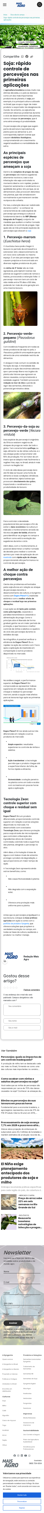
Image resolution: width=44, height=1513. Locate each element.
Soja (4, 1401)
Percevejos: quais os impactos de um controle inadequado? (21, 1058)
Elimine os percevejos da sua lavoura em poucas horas (18, 1102)
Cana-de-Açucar (9, 1420)
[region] (22, 1491)
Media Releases (29, 1418)
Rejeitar (22, 1508)
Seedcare (27, 1408)
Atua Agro (27, 1388)
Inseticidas (27, 1393)
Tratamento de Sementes (29, 1367)
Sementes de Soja (30, 1379)
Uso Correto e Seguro (31, 1434)
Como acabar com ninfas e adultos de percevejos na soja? (19, 1080)
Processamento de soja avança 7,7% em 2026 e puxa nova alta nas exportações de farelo (20, 1124)
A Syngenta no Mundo (10, 1369)
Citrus (4, 1445)
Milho (4, 1405)
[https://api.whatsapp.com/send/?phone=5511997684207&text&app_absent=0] (29, 1455)
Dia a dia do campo (18, 15)
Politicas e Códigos (9, 1379)
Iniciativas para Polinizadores (29, 1448)
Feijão (4, 1440)
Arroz (4, 1435)
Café (4, 1410)
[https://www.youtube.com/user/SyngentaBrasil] (25, 1455)
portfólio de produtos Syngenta (16, 923)
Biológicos (24, 1215)
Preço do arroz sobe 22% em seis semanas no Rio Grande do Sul (30, 1203)
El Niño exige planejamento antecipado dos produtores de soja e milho (19, 1173)
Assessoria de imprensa (28, 1424)
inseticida (7, 557)
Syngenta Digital (29, 1383)
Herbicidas (27, 1398)
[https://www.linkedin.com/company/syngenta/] (22, 1455)
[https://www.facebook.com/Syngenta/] (14, 1455)
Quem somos (7, 1359)
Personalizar (22, 1501)
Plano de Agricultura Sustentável (31, 1440)
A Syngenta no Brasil (10, 1364)
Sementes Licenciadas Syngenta (32, 1360)
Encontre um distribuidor (7, 1390)
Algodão (5, 1415)
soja (29, 231)
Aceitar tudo (22, 1495)
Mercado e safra (26, 1195)
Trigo (4, 1425)
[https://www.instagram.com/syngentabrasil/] (18, 1455)
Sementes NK (28, 1374)
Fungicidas (27, 1403)
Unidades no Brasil (9, 1384)
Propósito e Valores (9, 1374)
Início (5, 15)
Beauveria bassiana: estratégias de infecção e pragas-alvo (30, 1223)
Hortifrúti (5, 1430)
